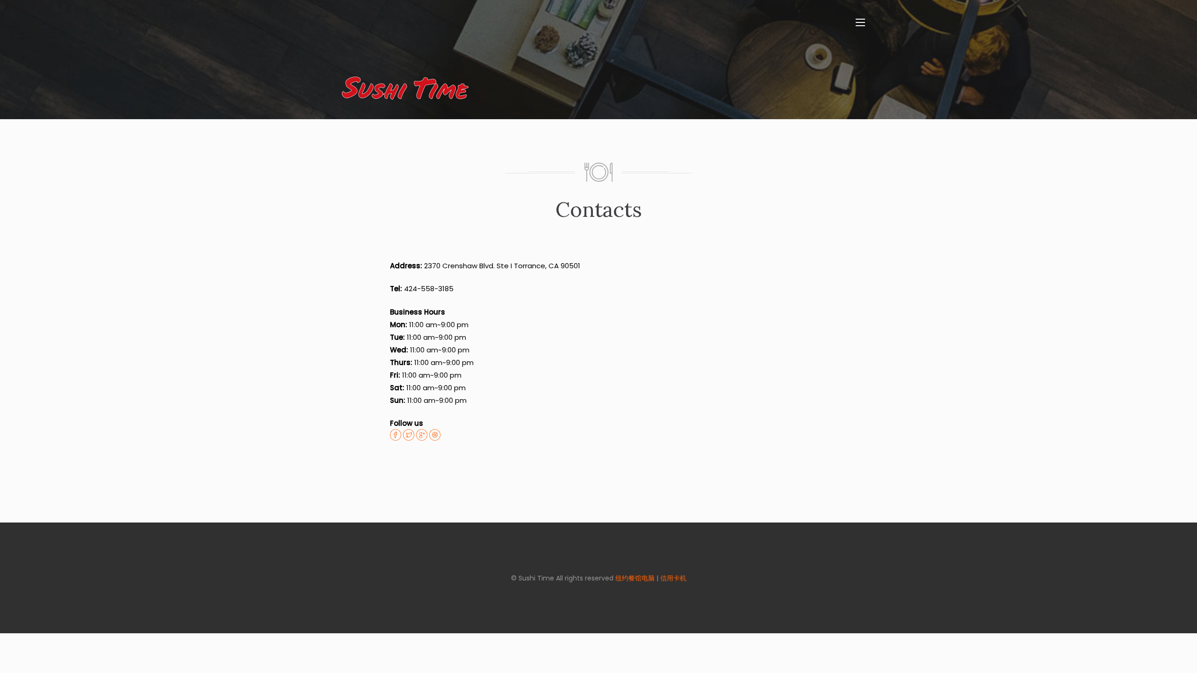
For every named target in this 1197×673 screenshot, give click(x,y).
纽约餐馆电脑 (635, 578)
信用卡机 (673, 578)
